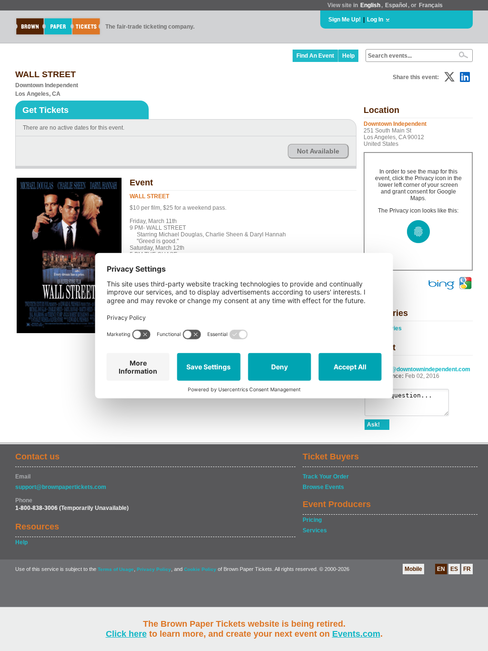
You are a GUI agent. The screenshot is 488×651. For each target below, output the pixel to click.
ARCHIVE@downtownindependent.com (417, 369)
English (370, 5)
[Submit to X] (449, 77)
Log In (375, 19)
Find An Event (315, 55)
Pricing (312, 520)
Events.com (356, 634)
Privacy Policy (154, 569)
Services (315, 530)
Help (348, 55)
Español (396, 5)
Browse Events (323, 487)
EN (441, 569)
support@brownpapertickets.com (60, 487)
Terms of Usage (116, 569)
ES (454, 569)
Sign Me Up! (344, 19)
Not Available (318, 151)
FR (467, 569)
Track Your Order (326, 476)
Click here (126, 634)
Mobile (413, 569)
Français (431, 5)
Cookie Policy (200, 569)
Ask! (373, 424)
